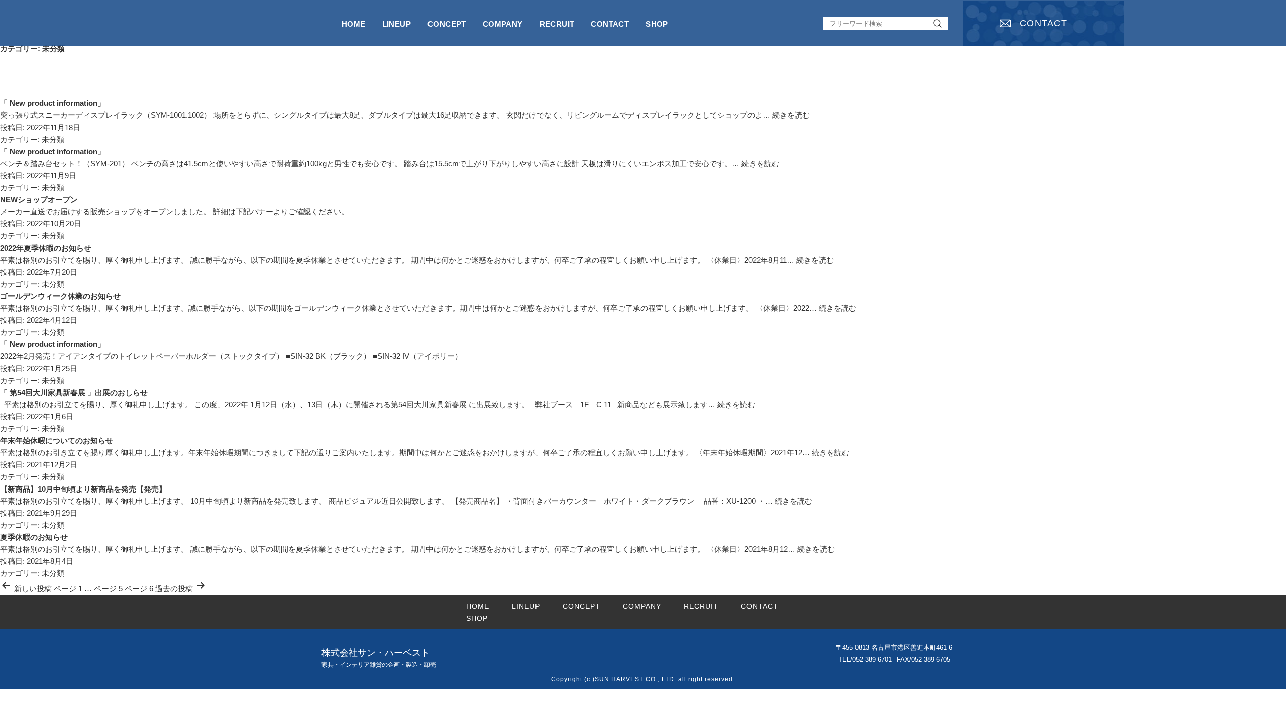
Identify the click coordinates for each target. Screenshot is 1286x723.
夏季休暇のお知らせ (34, 537)
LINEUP (396, 24)
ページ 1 (68, 588)
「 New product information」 (52, 103)
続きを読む (791, 115)
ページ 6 (139, 588)
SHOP (657, 24)
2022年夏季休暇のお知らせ (45, 248)
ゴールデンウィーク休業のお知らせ (60, 296)
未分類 (53, 139)
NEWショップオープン (39, 199)
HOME (354, 24)
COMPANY (503, 24)
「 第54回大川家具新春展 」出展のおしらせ (74, 392)
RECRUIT (557, 24)
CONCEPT (446, 24)
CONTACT (1043, 23)
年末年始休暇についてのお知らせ (56, 440)
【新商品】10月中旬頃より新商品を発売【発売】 (83, 489)
